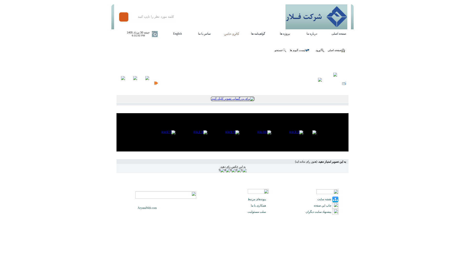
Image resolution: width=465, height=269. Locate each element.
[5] (221, 170)
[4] (227, 170)
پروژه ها (285, 33)
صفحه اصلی (339, 33)
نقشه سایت (324, 199)
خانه (346, 64)
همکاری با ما (258, 205)
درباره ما (312, 33)
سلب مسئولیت (257, 212)
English (177, 33)
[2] (238, 170)
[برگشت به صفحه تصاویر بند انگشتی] (344, 83)
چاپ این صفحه (322, 205)
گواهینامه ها (258, 33)
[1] (244, 170)
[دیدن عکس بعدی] (134, 83)
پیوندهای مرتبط (257, 199)
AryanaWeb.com (147, 208)
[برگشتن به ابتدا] (156, 83)
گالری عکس (231, 33)
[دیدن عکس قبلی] (146, 83)
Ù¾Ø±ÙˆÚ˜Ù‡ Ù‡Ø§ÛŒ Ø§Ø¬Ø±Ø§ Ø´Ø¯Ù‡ (169, 64)
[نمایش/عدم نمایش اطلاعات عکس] (332, 83)
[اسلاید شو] (318, 83)
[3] (232, 170)
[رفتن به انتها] (121, 83)
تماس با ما (204, 33)
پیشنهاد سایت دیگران (318, 212)
